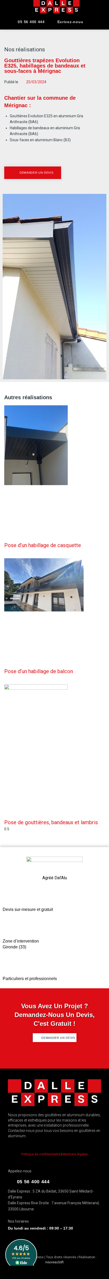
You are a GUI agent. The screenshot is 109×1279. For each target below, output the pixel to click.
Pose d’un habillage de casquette (42, 545)
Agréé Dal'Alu (54, 877)
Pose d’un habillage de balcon (38, 671)
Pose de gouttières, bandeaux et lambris (51, 822)
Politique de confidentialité (40, 1154)
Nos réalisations (24, 49)
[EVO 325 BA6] (54, 286)
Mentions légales (75, 1154)
